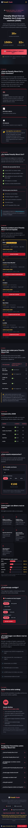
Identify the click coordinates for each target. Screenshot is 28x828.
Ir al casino (22, 826)
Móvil (5, 612)
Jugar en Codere (14, 294)
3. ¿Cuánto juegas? (7, 615)
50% (11, 478)
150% (16, 478)
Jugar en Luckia (14, 334)
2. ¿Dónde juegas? (7, 609)
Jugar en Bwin (14, 254)
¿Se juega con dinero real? (10, 777)
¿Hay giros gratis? (8, 782)
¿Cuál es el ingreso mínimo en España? (13, 787)
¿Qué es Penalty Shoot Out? (10, 752)
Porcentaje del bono (7, 475)
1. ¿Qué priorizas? (7, 601)
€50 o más (13, 617)
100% (5, 478)
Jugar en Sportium (14, 314)
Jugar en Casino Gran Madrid (14, 274)
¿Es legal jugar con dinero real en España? (11, 762)
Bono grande (14, 603)
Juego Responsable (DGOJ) (9, 813)
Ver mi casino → (9, 621)
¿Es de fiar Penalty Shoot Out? (11, 757)
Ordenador (12, 612)
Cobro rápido (7, 606)
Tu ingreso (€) (6, 469)
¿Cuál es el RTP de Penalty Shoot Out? (13, 767)
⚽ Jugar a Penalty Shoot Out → (14, 52)
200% (21, 478)
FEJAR (17, 813)
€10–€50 (6, 617)
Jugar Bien (22, 813)
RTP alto (6, 603)
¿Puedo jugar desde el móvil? (10, 772)
